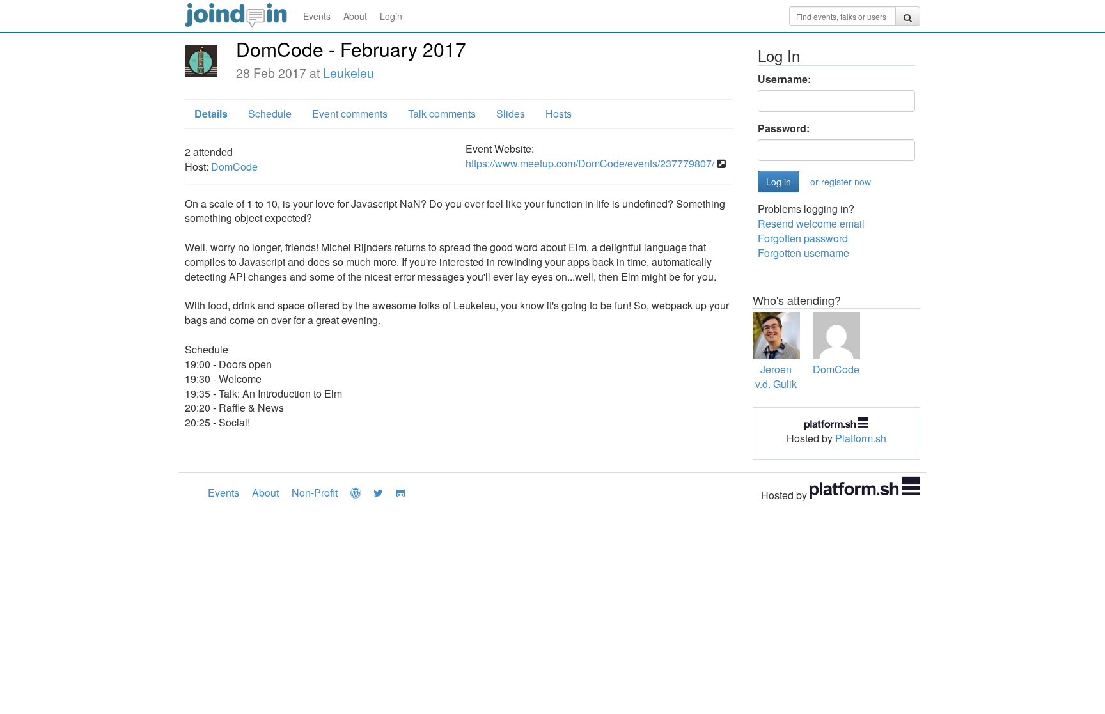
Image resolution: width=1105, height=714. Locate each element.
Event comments (350, 113)
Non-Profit (315, 492)
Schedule (270, 113)
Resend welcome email (811, 223)
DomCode (234, 166)
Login (391, 16)
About (355, 16)
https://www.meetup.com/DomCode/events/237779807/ (590, 163)
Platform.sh (860, 438)
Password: (784, 128)
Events (317, 16)
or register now (840, 181)
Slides (510, 113)
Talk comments (442, 113)
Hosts (558, 113)
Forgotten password (803, 238)
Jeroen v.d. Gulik (776, 376)
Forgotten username (803, 252)
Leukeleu (348, 73)
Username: (784, 79)
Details (211, 113)
